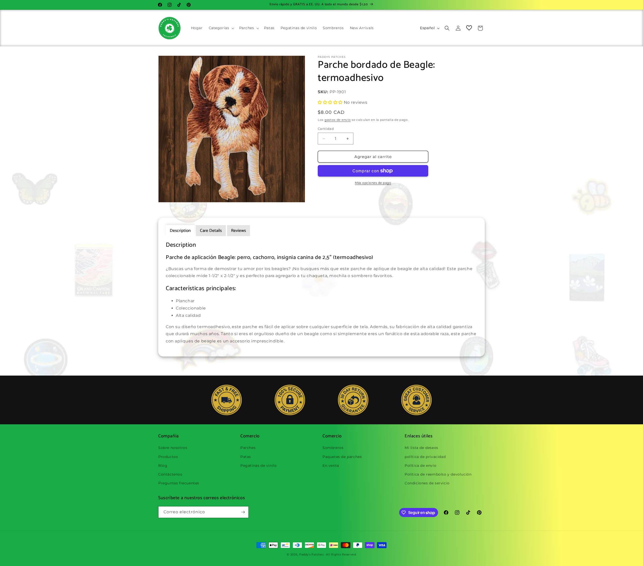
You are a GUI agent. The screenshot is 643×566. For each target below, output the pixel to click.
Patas (245, 456)
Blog (162, 465)
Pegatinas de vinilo (258, 465)
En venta (331, 465)
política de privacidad (425, 456)
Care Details (211, 230)
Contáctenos (170, 474)
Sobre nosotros (172, 447)
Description (180, 230)
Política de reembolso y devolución (438, 474)
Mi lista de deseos (421, 447)
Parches (247, 447)
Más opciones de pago (373, 183)
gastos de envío (338, 120)
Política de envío (420, 465)
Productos (168, 456)
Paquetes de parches (342, 456)
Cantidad (326, 129)
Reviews (238, 230)
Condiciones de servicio (427, 483)
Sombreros (333, 447)
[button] (221, 28)
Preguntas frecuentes (178, 483)
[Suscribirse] (242, 512)
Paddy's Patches (311, 554)
